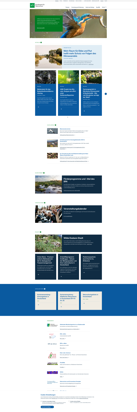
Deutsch (102, 0)
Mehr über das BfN (40, 27)
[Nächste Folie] (106, 94)
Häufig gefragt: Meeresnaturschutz (67, 134)
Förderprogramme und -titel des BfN (72, 190)
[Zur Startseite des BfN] (39, 5)
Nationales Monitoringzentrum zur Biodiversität (69, 329)
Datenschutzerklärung (83, 398)
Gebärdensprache (95, 0)
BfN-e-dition (62, 348)
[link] (67, 7)
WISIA (61, 376)
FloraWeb (62, 367)
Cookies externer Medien (75, 401)
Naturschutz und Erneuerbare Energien (68, 386)
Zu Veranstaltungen (68, 216)
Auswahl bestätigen (46, 407)
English (106, 0)
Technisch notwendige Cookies (48, 401)
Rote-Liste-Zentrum (64, 357)
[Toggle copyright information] (105, 10)
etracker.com (54, 398)
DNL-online (62, 338)
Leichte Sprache (86, 0)
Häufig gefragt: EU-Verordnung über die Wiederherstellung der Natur (74, 161)
